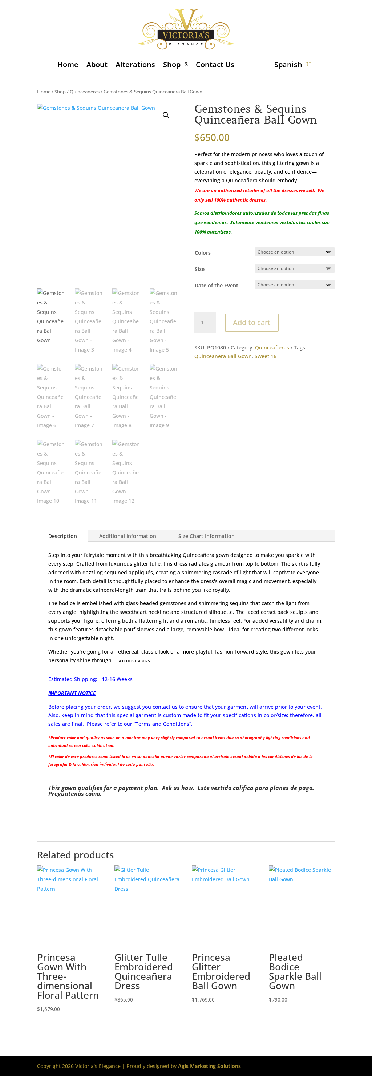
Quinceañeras (85, 91)
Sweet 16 (265, 356)
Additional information (127, 536)
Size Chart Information (206, 536)
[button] (166, 115)
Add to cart (252, 322)
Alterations (135, 64)
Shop (172, 64)
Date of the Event (216, 285)
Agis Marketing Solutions (209, 1066)
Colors (203, 252)
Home (67, 64)
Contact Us (215, 64)
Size (200, 269)
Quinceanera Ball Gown (223, 356)
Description (62, 536)
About (97, 64)
